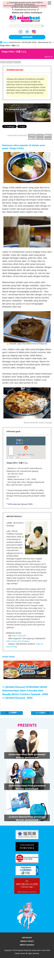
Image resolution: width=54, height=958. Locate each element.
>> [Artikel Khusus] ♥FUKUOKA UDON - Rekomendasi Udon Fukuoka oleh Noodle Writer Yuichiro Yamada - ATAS (25, 690)
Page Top (42, 713)
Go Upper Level (11, 713)
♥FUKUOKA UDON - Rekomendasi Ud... (37, 42)
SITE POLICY (27, 937)
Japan (3, 62)
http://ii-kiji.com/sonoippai (17, 641)
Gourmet (17, 62)
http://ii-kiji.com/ (19, 635)
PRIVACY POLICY (27, 941)
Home (5, 42)
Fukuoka (9, 62)
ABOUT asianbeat (27, 945)
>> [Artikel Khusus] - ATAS (17, 697)
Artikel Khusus (15, 42)
